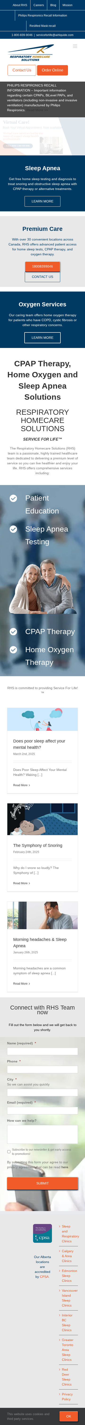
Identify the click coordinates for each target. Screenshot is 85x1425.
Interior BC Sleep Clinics (67, 1322)
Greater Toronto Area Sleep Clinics (67, 1350)
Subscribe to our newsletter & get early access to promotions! (41, 1152)
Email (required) (21, 1102)
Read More (20, 785)
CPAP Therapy (50, 631)
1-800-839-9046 (22, 35)
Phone (14, 1061)
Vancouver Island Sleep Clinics (69, 1298)
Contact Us (22, 70)
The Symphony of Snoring (37, 845)
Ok (68, 1416)
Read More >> (37, 110)
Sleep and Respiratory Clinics (69, 1233)
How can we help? (22, 1120)
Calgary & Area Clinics (67, 1256)
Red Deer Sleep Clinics (67, 1377)
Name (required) (21, 1043)
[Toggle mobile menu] (75, 46)
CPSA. (45, 1277)
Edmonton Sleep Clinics (69, 1276)
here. (65, 1167)
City (12, 1079)
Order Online (52, 70)
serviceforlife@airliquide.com (54, 35)
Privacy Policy (67, 1396)
